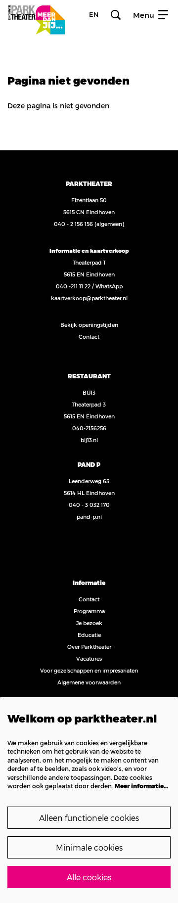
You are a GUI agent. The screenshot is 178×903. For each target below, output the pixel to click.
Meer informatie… (141, 785)
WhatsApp (109, 286)
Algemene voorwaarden (89, 682)
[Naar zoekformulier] (115, 14)
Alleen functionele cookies (89, 817)
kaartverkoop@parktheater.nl (89, 298)
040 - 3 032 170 (89, 504)
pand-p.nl (89, 516)
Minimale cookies (89, 847)
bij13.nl (89, 440)
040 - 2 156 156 (73, 224)
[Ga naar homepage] (36, 15)
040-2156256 (89, 428)
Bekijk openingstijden (89, 324)
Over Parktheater (89, 646)
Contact (89, 336)
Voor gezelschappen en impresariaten (89, 670)
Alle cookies (89, 877)
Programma (89, 611)
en (93, 14)
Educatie (89, 635)
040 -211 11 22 (73, 286)
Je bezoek (89, 623)
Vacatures (89, 658)
